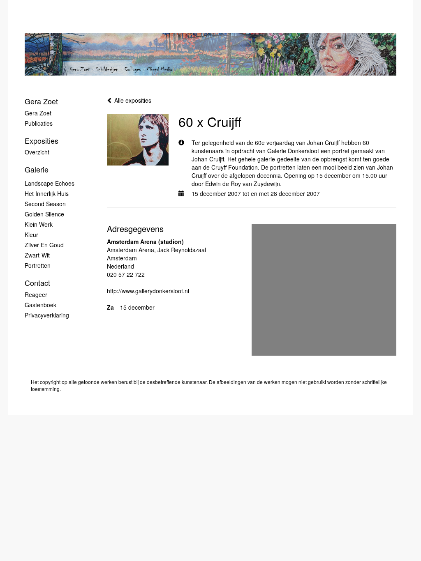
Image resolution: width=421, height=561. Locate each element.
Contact (37, 283)
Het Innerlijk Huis (47, 193)
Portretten (38, 265)
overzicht (37, 152)
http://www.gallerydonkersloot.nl (148, 291)
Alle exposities (132, 100)
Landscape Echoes (49, 183)
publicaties (39, 123)
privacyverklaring (47, 315)
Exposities (41, 141)
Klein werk (39, 224)
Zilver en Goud (44, 245)
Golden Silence (44, 214)
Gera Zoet (41, 101)
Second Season (45, 204)
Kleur (31, 234)
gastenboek (40, 305)
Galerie (37, 169)
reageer (36, 294)
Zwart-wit (37, 255)
